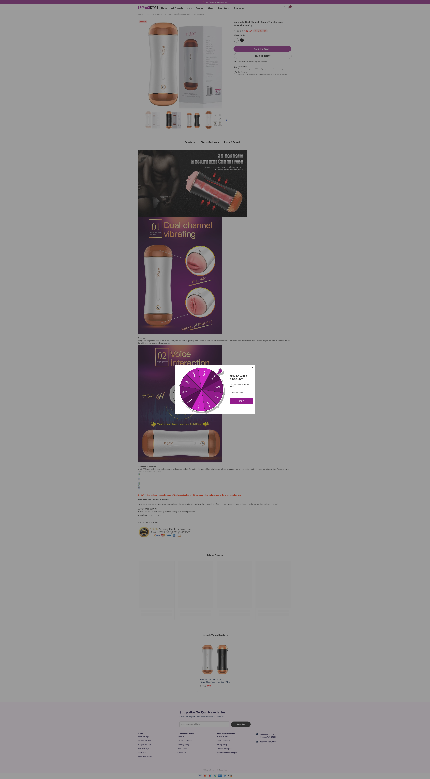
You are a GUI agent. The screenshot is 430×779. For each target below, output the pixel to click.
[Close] (252, 367)
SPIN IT (241, 401)
